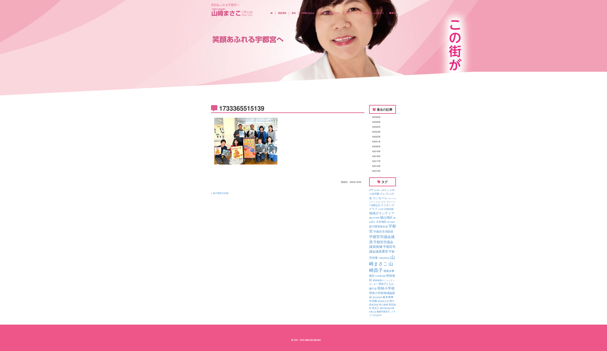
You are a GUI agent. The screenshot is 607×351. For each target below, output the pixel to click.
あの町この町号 (380, 190)
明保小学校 (386, 288)
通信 (294, 13)
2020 (375, 146)
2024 (375, 126)
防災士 (375, 308)
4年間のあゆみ (308, 13)
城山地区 (386, 217)
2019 (375, 151)
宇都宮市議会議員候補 (381, 244)
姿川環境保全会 (378, 226)
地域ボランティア (381, 213)
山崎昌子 (381, 266)
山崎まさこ (382, 260)
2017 (375, 161)
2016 (375, 166)
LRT (371, 189)
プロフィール (352, 13)
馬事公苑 (372, 312)
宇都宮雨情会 (384, 258)
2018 (375, 156)
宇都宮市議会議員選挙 (382, 248)
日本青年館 (380, 275)
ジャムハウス (380, 201)
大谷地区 (381, 221)
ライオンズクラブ (381, 207)
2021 (375, 141)
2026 (375, 117)
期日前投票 (377, 297)
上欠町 (380, 209)
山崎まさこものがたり (374, 13)
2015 (375, 170)
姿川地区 (391, 222)
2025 (375, 121)
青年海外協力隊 (387, 308)
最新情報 (282, 13)
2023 (375, 131)
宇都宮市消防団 (383, 231)
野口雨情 (383, 304)
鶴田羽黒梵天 (383, 311)
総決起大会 (383, 300)
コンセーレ (380, 198)
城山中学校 (374, 217)
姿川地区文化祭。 (222, 193)
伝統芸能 (389, 209)
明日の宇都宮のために (330, 13)
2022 (375, 136)
